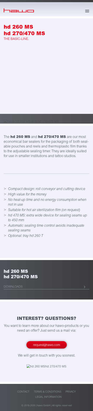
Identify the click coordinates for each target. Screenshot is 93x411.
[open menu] (87, 11)
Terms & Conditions (47, 391)
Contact (23, 391)
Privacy (71, 391)
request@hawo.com (46, 345)
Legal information (48, 397)
